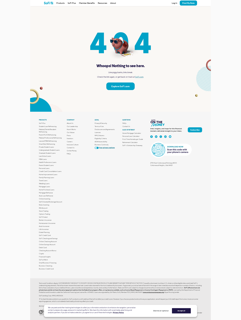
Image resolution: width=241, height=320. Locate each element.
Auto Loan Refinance (46, 196)
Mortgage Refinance (46, 193)
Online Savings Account (47, 244)
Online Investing (44, 199)
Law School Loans (45, 156)
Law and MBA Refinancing (48, 141)
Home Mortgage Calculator (131, 133)
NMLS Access (99, 135)
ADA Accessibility (101, 142)
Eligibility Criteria (101, 138)
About (113, 3)
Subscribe (195, 130)
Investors (70, 138)
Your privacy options (107, 148)
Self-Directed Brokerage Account (50, 202)
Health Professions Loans (47, 162)
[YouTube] (170, 136)
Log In (174, 3)
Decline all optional (161, 311)
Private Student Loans (46, 147)
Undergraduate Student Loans (49, 150)
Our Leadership (72, 126)
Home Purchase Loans (46, 190)
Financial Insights (45, 257)
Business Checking (45, 266)
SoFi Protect (43, 217)
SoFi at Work (43, 260)
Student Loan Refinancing (47, 126)
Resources (102, 3)
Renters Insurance (45, 220)
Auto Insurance (44, 226)
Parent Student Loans (46, 165)
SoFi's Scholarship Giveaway (132, 145)
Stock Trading (43, 211)
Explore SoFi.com (120, 86)
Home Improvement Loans (48, 174)
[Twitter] (161, 136)
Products (60, 3)
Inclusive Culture (72, 145)
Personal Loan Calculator (131, 136)
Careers (70, 142)
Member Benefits (87, 3)
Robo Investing (44, 205)
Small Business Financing (47, 263)
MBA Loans (43, 159)
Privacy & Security (101, 123)
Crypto (41, 254)
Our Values (71, 132)
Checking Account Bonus (47, 250)
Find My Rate (188, 3)
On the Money (72, 151)
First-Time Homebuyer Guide (132, 139)
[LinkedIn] (156, 136)
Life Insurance (44, 229)
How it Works (71, 129)
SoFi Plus (72, 3)
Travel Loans (43, 180)
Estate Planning (44, 232)
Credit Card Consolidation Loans (50, 171)
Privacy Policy (118, 312)
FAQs (69, 154)
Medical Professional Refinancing (50, 138)
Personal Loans (44, 168)
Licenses (98, 132)
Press (69, 135)
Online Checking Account (48, 241)
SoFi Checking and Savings (48, 238)
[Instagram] (165, 136)
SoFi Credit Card (45, 235)
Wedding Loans (44, 183)
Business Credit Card (46, 269)
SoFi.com (139, 77)
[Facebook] (151, 136)
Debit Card (43, 247)
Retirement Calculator (130, 142)
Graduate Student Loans (47, 153)
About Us (70, 123)
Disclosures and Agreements (105, 129)
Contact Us (70, 148)
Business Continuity (101, 145)
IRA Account (43, 208)
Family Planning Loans (46, 177)
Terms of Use (99, 126)
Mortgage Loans (44, 187)
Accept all (181, 311)
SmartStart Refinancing (47, 144)
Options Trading (44, 214)
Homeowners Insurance (47, 223)
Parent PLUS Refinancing (47, 135)
